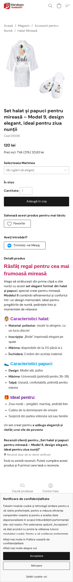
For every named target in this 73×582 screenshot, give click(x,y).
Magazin (24, 26)
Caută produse (22, 491)
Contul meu (50, 491)
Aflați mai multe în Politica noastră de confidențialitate (26, 541)
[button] (14, 6)
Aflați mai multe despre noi (20, 548)
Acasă (8, 26)
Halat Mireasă (27, 31)
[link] (36, 575)
